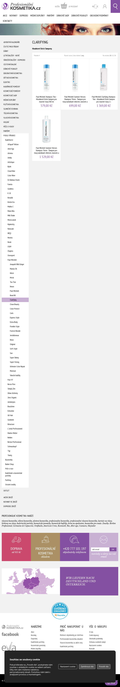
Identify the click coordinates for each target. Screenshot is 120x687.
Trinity (10, 455)
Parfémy (50, 15)
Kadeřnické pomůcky (12, 86)
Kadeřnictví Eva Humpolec (9, 649)
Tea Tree (13, 282)
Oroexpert (11, 255)
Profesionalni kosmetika (59, 610)
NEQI (9, 233)
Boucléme (11, 406)
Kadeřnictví (9, 140)
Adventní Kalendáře (12, 42)
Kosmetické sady (10, 95)
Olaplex (10, 251)
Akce (5, 15)
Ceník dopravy (94, 635)
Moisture (13, 371)
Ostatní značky (10, 484)
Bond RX (13, 295)
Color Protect (14, 308)
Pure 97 (10, 380)
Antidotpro (11, 402)
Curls (11, 313)
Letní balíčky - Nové (11, 55)
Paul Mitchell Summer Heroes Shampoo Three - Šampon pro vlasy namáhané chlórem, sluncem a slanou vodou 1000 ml (46, 135)
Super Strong (14, 362)
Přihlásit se (105, 6)
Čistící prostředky (11, 46)
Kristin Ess (11, 202)
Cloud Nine (11, 171)
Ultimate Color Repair (17, 366)
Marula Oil (13, 268)
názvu (70, 55)
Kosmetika (8, 459)
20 (110, 55)
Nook (9, 242)
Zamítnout (87, 666)
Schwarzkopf (12, 446)
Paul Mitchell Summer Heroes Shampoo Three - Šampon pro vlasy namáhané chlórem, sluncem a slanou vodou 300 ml (75, 84)
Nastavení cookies (95, 645)
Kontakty (7, 20)
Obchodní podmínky (99, 15)
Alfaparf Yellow (13, 144)
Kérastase (11, 424)
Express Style (14, 317)
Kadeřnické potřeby (37, 642)
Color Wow (11, 175)
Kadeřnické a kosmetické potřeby (13, 474)
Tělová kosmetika (11, 113)
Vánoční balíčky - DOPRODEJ (14, 60)
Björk (9, 166)
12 (112, 55)
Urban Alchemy (13, 393)
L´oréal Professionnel (15, 428)
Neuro (12, 286)
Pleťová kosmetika (11, 104)
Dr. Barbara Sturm (14, 180)
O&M (9, 246)
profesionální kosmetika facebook (10, 634)
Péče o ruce (9, 468)
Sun (11, 353)
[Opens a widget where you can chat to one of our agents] (111, 683)
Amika (10, 157)
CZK (95, 6)
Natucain (11, 228)
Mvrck (12, 277)
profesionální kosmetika (13, 627)
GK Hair (10, 415)
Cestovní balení (10, 64)
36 (115, 55)
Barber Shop (9, 464)
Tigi (9, 451)
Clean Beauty (14, 304)
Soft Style (13, 348)
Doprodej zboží (10, 506)
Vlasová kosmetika (11, 117)
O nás (91, 632)
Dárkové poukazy (79, 15)
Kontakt (92, 648)
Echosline (11, 411)
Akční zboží (8, 497)
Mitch (12, 273)
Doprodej (24, 15)
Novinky (13, 15)
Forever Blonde (15, 331)
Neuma (10, 237)
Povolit (104, 666)
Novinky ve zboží (10, 502)
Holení (6, 122)
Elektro (7, 82)
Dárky (6, 51)
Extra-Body (14, 322)
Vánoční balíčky (15, 375)
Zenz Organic (12, 397)
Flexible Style (14, 326)
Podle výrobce (9, 135)
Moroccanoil (12, 220)
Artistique (11, 162)
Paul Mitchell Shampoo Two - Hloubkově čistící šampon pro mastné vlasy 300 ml (46, 84)
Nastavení (67, 666)
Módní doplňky (37, 15)
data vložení (76, 55)
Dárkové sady (63, 15)
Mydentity (11, 224)
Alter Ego (11, 149)
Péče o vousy (9, 126)
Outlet (6, 490)
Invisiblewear (14, 335)
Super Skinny (14, 357)
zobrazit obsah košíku (66, 6)
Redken (10, 437)
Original (12, 344)
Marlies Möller (12, 433)
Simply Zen (11, 388)
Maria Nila (11, 211)
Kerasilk (10, 197)
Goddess (10, 189)
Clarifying (13, 300)
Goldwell (11, 419)
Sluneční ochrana (11, 109)
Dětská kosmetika (11, 77)
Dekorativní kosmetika (13, 73)
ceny (82, 55)
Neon (12, 340)
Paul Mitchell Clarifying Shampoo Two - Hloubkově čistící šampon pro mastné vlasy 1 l (103, 84)
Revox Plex (11, 384)
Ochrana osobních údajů (97, 642)
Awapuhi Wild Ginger (17, 264)
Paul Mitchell (12, 260)
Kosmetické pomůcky (12, 91)
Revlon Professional (14, 442)
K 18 (9, 193)
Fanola (10, 184)
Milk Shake (11, 215)
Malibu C (10, 206)
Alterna (10, 153)
